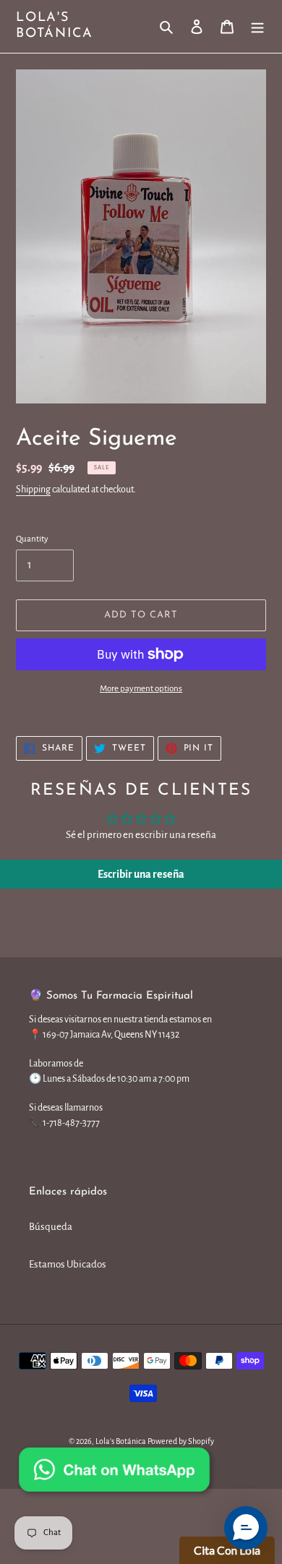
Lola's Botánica (54, 26)
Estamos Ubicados (67, 1264)
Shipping (33, 489)
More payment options (141, 688)
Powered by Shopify (181, 1441)
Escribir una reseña (141, 874)
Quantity (32, 539)
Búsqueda (50, 1226)
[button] (246, 1528)
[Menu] (257, 26)
